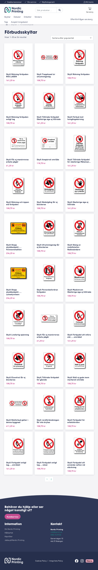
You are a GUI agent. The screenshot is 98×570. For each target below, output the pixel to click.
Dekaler (17, 16)
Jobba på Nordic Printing (14, 540)
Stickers (38, 16)
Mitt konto (89, 2)
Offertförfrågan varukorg (81, 19)
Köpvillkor (9, 536)
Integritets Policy (56, 560)
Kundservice (12, 516)
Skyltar (7, 16)
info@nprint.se (56, 532)
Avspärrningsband (19, 21)
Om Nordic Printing (12, 529)
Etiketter (28, 16)
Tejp (6, 21)
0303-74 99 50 (56, 534)
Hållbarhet (9, 532)
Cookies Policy (41, 560)
